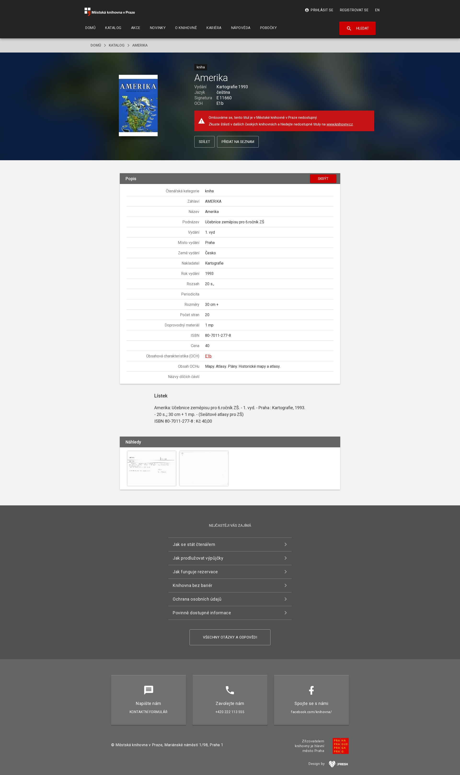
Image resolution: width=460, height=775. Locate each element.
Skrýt (323, 179)
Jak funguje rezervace (195, 571)
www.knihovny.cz (340, 124)
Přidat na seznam (238, 142)
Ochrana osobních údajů (197, 599)
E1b (208, 356)
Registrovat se (354, 10)
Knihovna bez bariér (193, 585)
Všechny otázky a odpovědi (230, 637)
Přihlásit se (319, 10)
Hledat (357, 28)
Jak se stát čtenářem (194, 544)
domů (96, 45)
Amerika (140, 45)
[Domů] (109, 12)
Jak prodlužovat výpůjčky (198, 558)
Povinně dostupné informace (202, 612)
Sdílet (204, 142)
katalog (117, 45)
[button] (138, 105)
